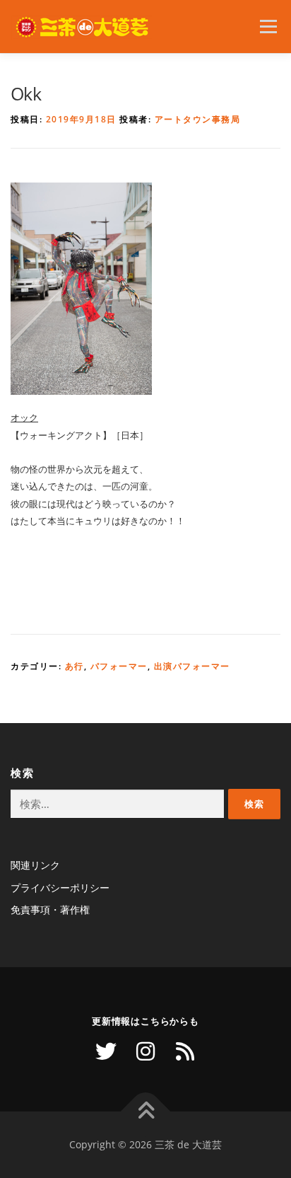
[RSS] (185, 1051)
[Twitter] (106, 1051)
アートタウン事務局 (198, 119)
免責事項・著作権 (50, 909)
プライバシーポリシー (60, 887)
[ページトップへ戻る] (146, 1112)
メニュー (268, 27)
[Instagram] (145, 1051)
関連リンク (35, 865)
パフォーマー (119, 666)
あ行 (74, 666)
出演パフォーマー (192, 666)
